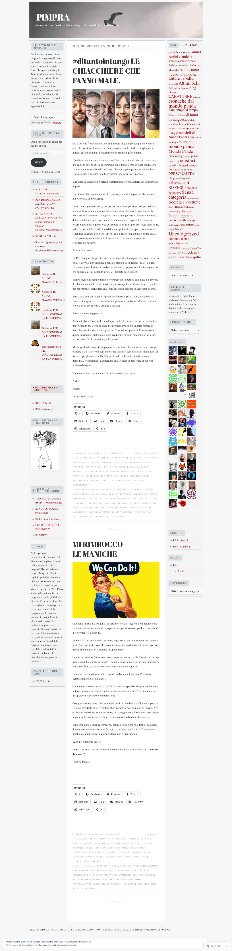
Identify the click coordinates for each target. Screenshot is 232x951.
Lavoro (198, 137)
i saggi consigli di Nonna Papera (182, 134)
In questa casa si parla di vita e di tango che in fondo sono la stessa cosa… (79, 25)
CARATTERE (180, 96)
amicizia (174, 61)
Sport (171, 206)
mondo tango (93, 467)
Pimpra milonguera (179, 178)
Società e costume (106, 507)
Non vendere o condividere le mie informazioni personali (133, 929)
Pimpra (45, 274)
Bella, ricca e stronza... (48, 519)
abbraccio (179, 52)
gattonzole (129, 870)
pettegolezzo (148, 498)
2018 (85, 838)
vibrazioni (89, 888)
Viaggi (186, 248)
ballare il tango (142, 489)
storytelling (174, 211)
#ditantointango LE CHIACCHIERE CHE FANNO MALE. (106, 71)
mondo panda (80, 498)
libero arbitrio (95, 848)
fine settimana (187, 124)
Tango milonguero (116, 476)
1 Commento (152, 834)
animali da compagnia (112, 838)
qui (91, 396)
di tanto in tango (120, 462)
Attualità (174, 88)
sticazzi (179, 206)
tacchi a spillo (146, 471)
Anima (184, 69)
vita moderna (143, 856)
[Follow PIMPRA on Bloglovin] (45, 468)
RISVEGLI (177, 187)
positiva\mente (131, 503)
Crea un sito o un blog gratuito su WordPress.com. (62, 929)
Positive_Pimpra (95, 471)
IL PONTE (41, 535)
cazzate (196, 96)
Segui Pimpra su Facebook (45, 389)
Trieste (178, 229)
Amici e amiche (180, 56)
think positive (142, 512)
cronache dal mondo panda (89, 494)
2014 (188, 45)
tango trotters (122, 512)
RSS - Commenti (44, 409)
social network (192, 198)
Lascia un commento (147, 453)
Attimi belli (105, 457)
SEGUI (39, 162)
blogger (133, 866)
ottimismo (96, 498)
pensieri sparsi (112, 879)
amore (92, 838)
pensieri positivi (127, 498)
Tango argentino (131, 507)
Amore (192, 61)
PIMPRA (52, 17)
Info (175, 565)
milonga (173, 142)
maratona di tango (145, 494)
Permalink (115, 453)
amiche (188, 52)
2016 (171, 52)
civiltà (126, 457)
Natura (187, 156)
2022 (85, 457)
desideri (149, 843)
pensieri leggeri (125, 467)
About (181, 571)
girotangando (142, 462)
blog (118, 457)
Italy (192, 137)
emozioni (114, 870)
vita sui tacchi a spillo (116, 480)
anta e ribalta (103, 489)
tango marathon (92, 476)
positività (99, 884)
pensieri (108, 467)
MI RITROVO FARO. (47, 236)
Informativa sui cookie (66, 944)
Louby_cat (112, 848)
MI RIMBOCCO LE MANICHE (97, 549)
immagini (186, 128)
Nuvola (45, 291)
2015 (195, 45)
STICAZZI (189, 206)
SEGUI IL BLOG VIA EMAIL (46, 134)
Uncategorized (139, 476)
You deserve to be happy (108, 516)
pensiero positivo (134, 879)
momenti (77, 467)
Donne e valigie (188, 119)
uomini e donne (179, 238)
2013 (181, 45)
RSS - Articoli (43, 403)
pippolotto (79, 503)
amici (196, 51)
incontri (78, 848)
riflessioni (128, 471)
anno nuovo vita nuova (184, 72)
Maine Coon (128, 848)
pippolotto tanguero (101, 503)
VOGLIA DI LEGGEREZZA (86, 861)
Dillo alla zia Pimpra (177, 115)
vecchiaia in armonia (86, 480)
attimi (92, 457)
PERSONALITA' (182, 173)
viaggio (193, 248)
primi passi (112, 471)
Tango (76, 476)
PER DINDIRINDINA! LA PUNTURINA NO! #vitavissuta (48, 203)
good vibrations (106, 875)
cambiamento (148, 866)
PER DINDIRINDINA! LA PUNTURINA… (53, 314)
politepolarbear (50, 346)
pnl (118, 503)
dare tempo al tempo (94, 462)
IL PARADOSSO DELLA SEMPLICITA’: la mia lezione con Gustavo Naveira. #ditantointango (48, 221)
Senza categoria (83, 507)
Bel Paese (185, 88)
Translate (56, 122)
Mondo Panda (181, 151)
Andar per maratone (179, 65)
